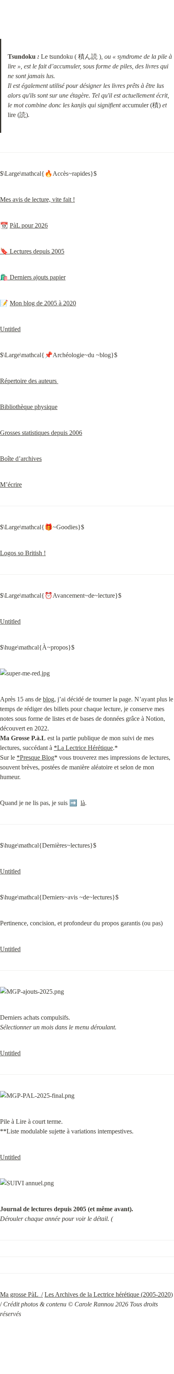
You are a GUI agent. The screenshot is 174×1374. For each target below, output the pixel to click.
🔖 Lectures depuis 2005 (32, 251)
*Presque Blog (35, 757)
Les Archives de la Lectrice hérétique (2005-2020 (108, 1294)
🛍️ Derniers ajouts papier (33, 277)
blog (48, 699)
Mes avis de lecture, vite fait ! (37, 199)
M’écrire (11, 484)
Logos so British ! (23, 553)
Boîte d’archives (21, 458)
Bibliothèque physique (28, 406)
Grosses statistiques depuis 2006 (41, 432)
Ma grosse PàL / (21, 1294)
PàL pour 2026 (29, 225)
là (83, 802)
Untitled (10, 329)
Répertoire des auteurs (29, 380)
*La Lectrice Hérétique (83, 747)
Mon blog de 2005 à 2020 (43, 303)
